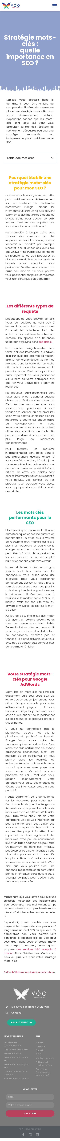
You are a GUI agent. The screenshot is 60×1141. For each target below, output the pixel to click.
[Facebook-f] (23, 1134)
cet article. (45, 342)
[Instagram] (30, 1134)
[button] (54, 5)
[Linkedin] (37, 1134)
